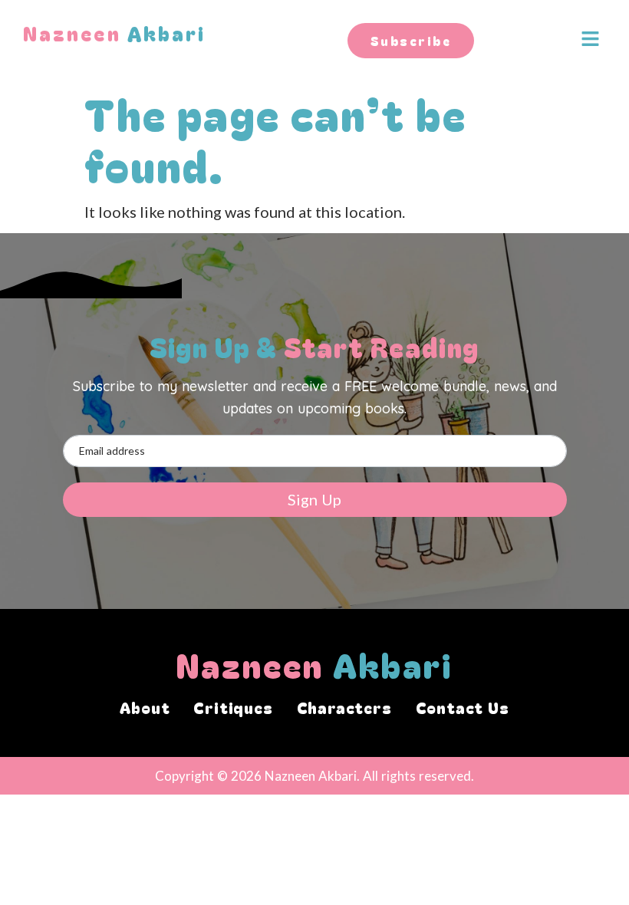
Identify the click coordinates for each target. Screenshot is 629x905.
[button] (584, 39)
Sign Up (314, 499)
